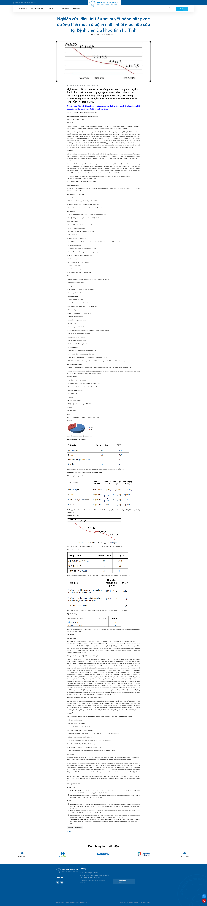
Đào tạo (76, 8)
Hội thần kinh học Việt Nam (76, 85)
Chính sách (123, 902)
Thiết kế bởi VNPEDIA (145, 902)
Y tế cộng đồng (63, 8)
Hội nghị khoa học (37, 8)
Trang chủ (95, 34)
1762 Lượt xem (93, 85)
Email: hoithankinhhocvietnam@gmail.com (93, 880)
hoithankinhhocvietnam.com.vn (78, 902)
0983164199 (122, 880)
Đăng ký (181, 8)
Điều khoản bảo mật (132, 902)
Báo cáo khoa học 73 (108, 34)
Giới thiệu (22, 8)
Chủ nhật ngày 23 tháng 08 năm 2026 (25, 2)
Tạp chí (51, 8)
